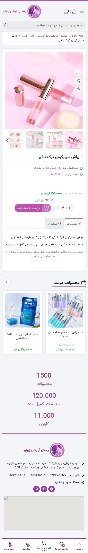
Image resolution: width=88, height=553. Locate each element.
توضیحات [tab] (72, 224)
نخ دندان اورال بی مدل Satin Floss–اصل (22, 337)
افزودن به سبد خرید (28, 208)
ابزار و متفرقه (41, 168)
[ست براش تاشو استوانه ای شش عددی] (65, 310)
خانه (81, 36)
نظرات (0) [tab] (52, 224)
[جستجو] (6, 25)
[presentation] (7, 141)
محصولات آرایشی (47, 36)
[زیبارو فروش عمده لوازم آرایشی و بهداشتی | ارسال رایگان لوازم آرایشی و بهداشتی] (22, 11)
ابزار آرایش (27, 36)
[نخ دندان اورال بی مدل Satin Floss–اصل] (22, 310)
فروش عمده (68, 36)
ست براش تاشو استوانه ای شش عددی (65, 335)
